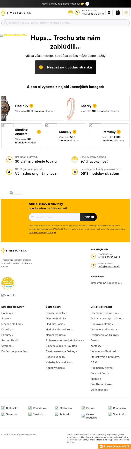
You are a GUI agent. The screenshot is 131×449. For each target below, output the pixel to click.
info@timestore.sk (109, 266)
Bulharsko (12, 408)
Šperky (5, 318)
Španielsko (119, 414)
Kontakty (96, 346)
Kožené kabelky (55, 357)
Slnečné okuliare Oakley (60, 351)
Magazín (96, 379)
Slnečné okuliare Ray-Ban (61, 346)
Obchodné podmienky (104, 313)
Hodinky (6, 313)
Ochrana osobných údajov (106, 318)
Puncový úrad (99, 373)
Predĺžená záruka (101, 384)
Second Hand (9, 340)
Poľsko (90, 408)
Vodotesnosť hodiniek (104, 351)
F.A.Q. (94, 362)
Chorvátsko (40, 408)
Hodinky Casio (54, 324)
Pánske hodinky (55, 313)
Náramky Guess (55, 335)
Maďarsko (66, 408)
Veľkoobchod (99, 390)
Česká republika (92, 416)
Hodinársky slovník (102, 368)
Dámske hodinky (56, 318)
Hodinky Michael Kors (59, 329)
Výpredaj (6, 346)
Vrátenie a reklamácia (104, 329)
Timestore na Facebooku (105, 283)
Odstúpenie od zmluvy (104, 335)
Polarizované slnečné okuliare (64, 340)
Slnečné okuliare (11, 324)
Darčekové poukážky (14, 351)
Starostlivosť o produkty (105, 357)
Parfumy (6, 335)
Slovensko (12, 414)
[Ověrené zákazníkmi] (13, 35)
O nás (94, 340)
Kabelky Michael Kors (59, 362)
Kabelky (6, 329)
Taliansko (65, 414)
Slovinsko (38, 414)
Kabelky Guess (55, 368)
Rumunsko (119, 408)
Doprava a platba (101, 324)
